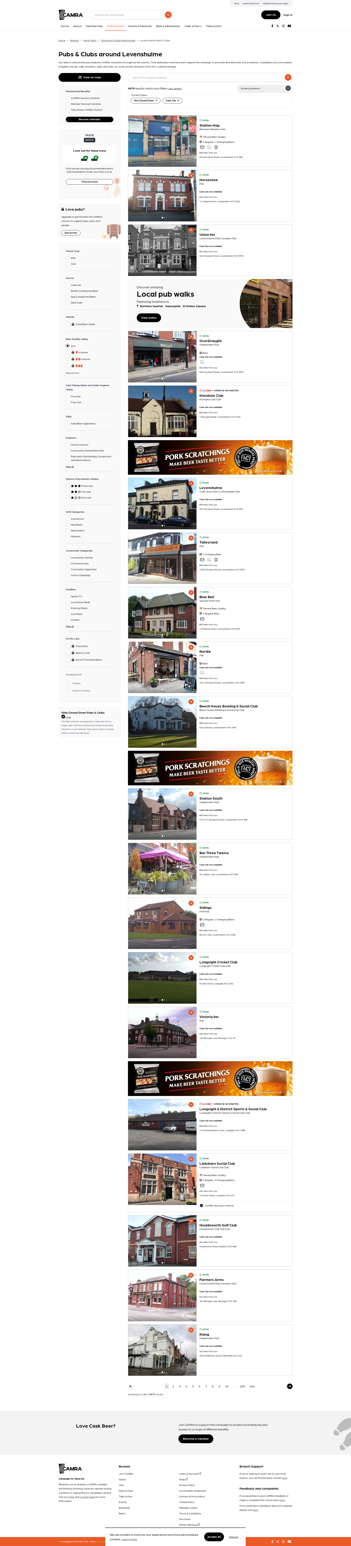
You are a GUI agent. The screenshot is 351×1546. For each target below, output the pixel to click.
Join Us (271, 14)
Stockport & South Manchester (118, 40)
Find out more (90, 181)
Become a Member (89, 119)
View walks (148, 317)
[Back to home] (70, 15)
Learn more (129, 1539)
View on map (92, 77)
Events (123, 1501)
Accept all (214, 1536)
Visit (121, 1484)
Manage (233, 1536)
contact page (87, 1496)
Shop (236, 3)
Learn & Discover (251, 3)
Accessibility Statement (192, 1490)
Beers (122, 1513)
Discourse (184, 1518)
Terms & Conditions (190, 1513)
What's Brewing (188, 1524)
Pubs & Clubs (126, 1490)
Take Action (126, 1496)
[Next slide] (190, 196)
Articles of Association (192, 1496)
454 (252, 1386)
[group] (162, 141)
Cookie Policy (186, 1501)
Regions (74, 40)
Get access (71, 232)
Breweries (124, 1507)
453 (242, 1386)
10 (226, 1386)
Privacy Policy (187, 1484)
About (122, 1479)
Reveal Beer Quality (214, 136)
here (284, 1477)
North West (90, 40)
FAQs (71, 1496)
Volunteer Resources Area (275, 3)
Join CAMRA (126, 1473)
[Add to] (191, 120)
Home (61, 40)
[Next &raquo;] (289, 1386)
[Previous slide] (134, 196)
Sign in (287, 14)
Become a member (196, 1438)
